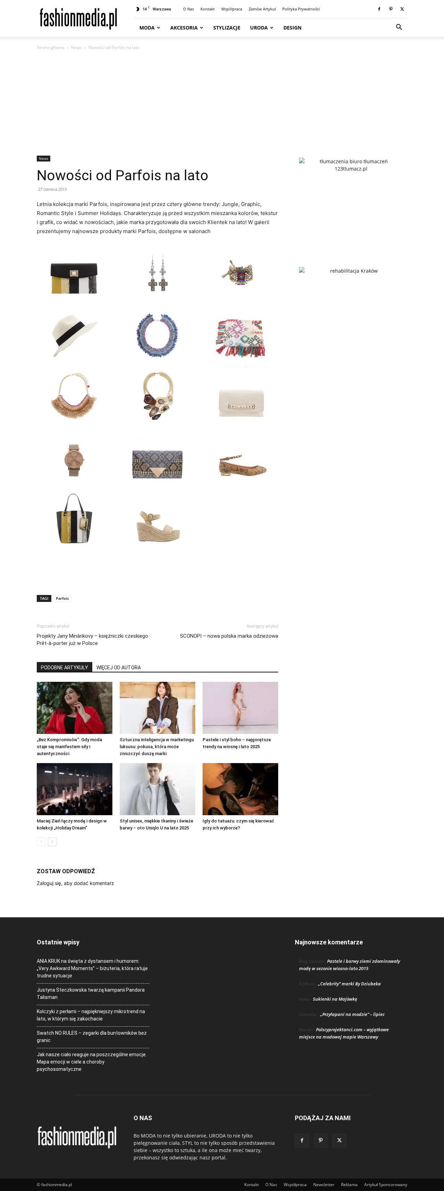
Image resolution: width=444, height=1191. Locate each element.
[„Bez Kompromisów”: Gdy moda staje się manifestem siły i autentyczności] (74, 708)
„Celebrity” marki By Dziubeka (349, 984)
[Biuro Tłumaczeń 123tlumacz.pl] (351, 201)
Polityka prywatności (301, 8)
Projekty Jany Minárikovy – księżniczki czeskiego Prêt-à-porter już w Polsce (92, 639)
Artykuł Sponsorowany (385, 1185)
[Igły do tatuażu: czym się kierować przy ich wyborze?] (240, 789)
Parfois (62, 598)
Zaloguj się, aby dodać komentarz (75, 883)
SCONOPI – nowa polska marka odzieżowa (229, 636)
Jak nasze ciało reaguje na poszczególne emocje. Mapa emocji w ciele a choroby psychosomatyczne (92, 1062)
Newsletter (323, 1185)
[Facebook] (379, 9)
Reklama (349, 1185)
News (76, 47)
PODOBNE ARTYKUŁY (64, 667)
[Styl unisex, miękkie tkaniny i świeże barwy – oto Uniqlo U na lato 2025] (157, 789)
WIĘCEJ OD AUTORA (118, 667)
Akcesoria (184, 27)
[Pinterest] (390, 9)
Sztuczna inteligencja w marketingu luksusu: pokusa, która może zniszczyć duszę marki (157, 746)
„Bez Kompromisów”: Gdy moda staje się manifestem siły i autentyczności (69, 746)
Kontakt (207, 8)
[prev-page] (41, 841)
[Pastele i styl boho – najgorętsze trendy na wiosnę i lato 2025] (240, 708)
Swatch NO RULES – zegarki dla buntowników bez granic (92, 1036)
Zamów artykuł (262, 8)
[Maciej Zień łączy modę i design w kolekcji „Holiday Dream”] (74, 789)
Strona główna (51, 47)
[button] (399, 28)
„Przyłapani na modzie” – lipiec (352, 1014)
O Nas (188, 8)
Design (292, 27)
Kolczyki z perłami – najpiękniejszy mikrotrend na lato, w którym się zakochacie (91, 1015)
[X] (402, 9)
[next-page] (52, 841)
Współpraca (231, 8)
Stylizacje (226, 27)
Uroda (259, 27)
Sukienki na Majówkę (335, 999)
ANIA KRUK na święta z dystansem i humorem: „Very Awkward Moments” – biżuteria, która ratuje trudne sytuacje (92, 968)
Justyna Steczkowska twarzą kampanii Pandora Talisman (91, 993)
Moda (147, 27)
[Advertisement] (222, 103)
